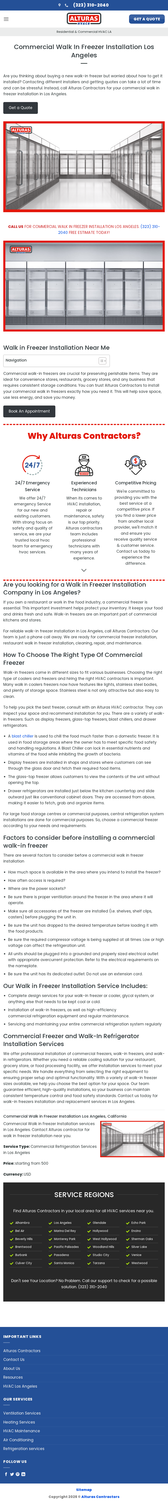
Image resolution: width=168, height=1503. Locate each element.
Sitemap (84, 1489)
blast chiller (22, 736)
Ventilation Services (22, 1413)
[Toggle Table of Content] (100, 361)
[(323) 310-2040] (67, 5)
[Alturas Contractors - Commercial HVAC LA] (84, 19)
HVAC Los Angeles (20, 1386)
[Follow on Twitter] (12, 1474)
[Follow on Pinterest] (17, 1474)
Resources (13, 1377)
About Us (11, 1368)
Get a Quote (20, 107)
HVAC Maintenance (21, 1431)
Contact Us (13, 1359)
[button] (6, 19)
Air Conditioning (18, 1440)
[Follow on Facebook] (6, 1474)
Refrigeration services (23, 1448)
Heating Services (19, 1422)
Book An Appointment (29, 411)
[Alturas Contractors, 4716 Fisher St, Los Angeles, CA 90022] (60, 5)
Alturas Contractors (21, 1350)
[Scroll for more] (84, 570)
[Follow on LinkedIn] (23, 1474)
